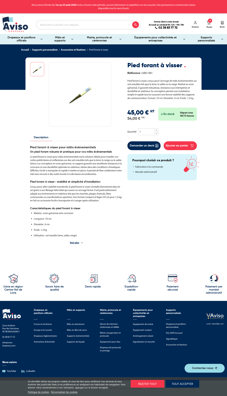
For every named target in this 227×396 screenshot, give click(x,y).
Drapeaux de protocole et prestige (110, 349)
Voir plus (74, 242)
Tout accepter (182, 384)
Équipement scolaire (142, 330)
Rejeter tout (147, 384)
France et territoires (43, 324)
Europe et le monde (43, 330)
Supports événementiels (78, 336)
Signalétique (171, 339)
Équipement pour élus (110, 341)
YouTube (11, 371)
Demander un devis (142, 145)
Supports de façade (76, 341)
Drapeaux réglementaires (45, 336)
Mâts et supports (59, 39)
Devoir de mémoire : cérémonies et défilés (109, 325)
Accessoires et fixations (176, 344)
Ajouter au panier (177, 145)
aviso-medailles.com (215, 324)
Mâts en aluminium (75, 324)
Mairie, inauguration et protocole (110, 334)
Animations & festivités (44, 341)
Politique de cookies (38, 392)
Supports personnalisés (206, 39)
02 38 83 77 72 (168, 27)
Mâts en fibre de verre (77, 330)
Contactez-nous (202, 368)
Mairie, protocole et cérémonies (99, 39)
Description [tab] (41, 137)
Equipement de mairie (143, 324)
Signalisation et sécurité (144, 341)
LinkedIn (30, 371)
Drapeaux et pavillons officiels (21, 39)
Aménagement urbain (143, 336)
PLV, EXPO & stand (174, 333)
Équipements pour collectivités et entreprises (155, 39)
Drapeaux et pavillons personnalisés (176, 325)
